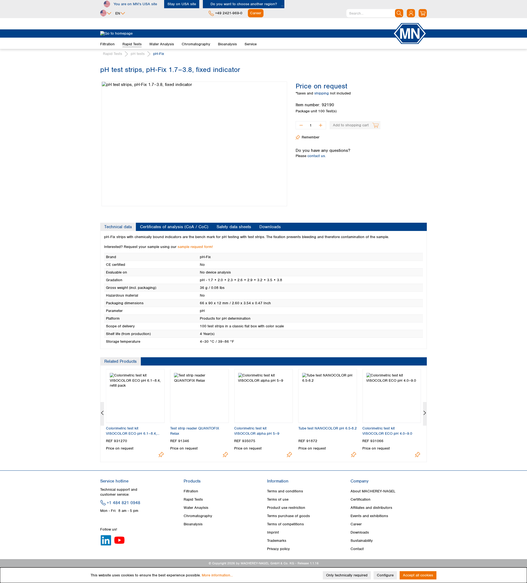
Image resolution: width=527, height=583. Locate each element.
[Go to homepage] (246, 33)
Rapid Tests (193, 499)
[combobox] (374, 13)
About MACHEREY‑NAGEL (373, 491)
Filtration (191, 491)
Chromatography (198, 516)
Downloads (360, 532)
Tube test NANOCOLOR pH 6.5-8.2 (327, 428)
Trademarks (276, 540)
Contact (357, 548)
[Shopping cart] (423, 13)
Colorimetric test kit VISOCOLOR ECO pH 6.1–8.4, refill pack (131, 431)
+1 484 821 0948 (123, 503)
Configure (385, 575)
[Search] (399, 13)
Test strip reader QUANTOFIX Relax (194, 431)
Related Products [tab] (120, 361)
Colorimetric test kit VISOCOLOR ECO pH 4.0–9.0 (387, 431)
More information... (217, 575)
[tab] (118, 227)
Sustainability (362, 540)
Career (356, 524)
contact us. (316, 156)
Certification (361, 499)
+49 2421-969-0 (228, 13)
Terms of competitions (285, 524)
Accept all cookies (418, 575)
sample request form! (195, 246)
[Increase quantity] (320, 125)
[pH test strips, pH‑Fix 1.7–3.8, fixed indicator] (194, 144)
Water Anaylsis (196, 507)
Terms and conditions (285, 491)
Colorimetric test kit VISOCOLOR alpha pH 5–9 (256, 431)
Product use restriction (286, 507)
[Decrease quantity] (301, 125)
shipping (322, 93)
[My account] (411, 13)
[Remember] (161, 454)
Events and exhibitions (369, 516)
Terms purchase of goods (288, 516)
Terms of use (277, 499)
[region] (193, 139)
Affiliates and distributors (371, 507)
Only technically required (347, 575)
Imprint (273, 532)
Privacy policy (278, 548)
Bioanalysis (193, 524)
